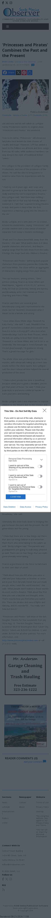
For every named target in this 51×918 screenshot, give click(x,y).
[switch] (40, 466)
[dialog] (25, 459)
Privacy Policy (41, 507)
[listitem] (25, 460)
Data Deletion (9, 507)
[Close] (45, 411)
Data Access (25, 507)
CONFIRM (15, 497)
